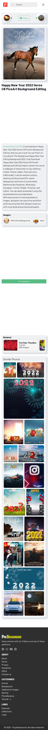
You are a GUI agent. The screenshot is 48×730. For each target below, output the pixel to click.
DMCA (4, 671)
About (4, 658)
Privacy (5, 664)
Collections (7, 711)
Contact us (6, 674)
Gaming (5, 692)
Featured (5, 708)
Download (25, 281)
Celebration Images (10, 689)
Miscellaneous (8, 696)
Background (7, 686)
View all (5, 699)
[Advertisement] (24, 118)
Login (4, 714)
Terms (4, 661)
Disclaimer (6, 668)
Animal (5, 683)
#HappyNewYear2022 (13, 146)
